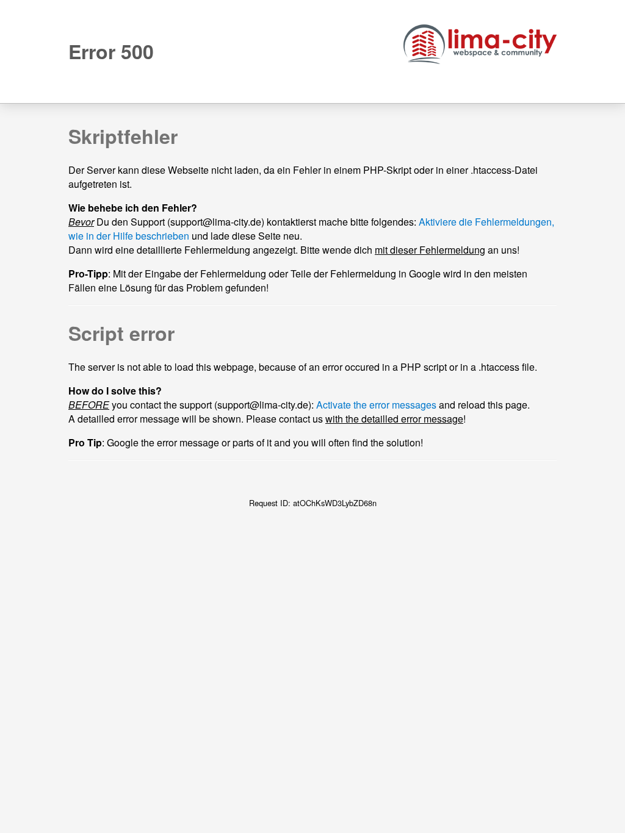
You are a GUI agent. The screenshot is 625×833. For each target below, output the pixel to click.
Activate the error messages (376, 405)
